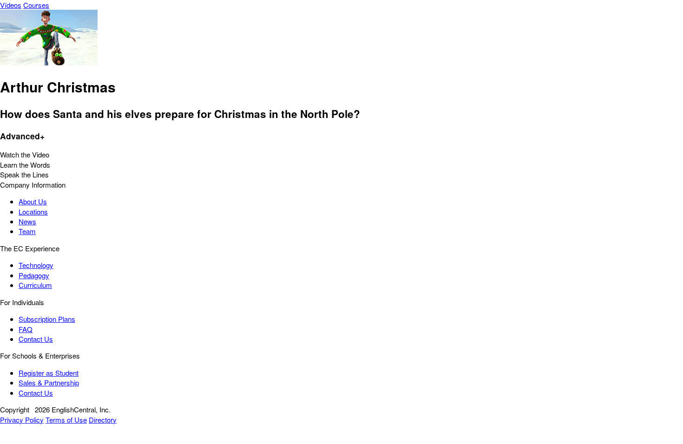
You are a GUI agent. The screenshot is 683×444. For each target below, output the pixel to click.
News (27, 221)
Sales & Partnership (49, 382)
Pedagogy (34, 275)
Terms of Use (66, 419)
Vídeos (10, 5)
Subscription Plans (47, 319)
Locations (33, 211)
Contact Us (36, 339)
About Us (33, 201)
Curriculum (35, 285)
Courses (36, 5)
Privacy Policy (22, 419)
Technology (36, 265)
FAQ (26, 329)
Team (27, 231)
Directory (103, 419)
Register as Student (49, 373)
